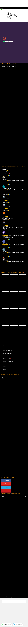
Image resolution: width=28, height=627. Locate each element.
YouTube (7, 483)
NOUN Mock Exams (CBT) (8, 13)
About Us (4, 369)
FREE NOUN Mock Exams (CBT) (12, 16)
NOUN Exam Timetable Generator (8, 361)
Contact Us (4, 366)
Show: (4, 41)
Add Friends (6, 19)
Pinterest (6, 490)
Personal (4, 37)
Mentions (4, 38)
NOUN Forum (6, 12)
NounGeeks (3, 596)
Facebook (7, 480)
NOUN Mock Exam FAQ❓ (7, 358)
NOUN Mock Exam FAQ (10, 17)
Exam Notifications (10, 18)
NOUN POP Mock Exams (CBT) (11, 15)
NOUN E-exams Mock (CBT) (11, 14)
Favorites (4, 39)
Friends (4, 40)
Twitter (6, 487)
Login (5, 20)
